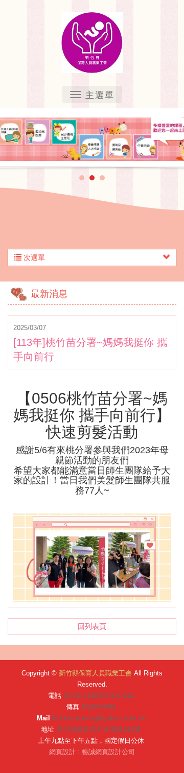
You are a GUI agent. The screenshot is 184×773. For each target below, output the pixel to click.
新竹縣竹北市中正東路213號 (99, 729)
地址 (47, 729)
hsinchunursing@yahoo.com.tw (99, 718)
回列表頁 (92, 626)
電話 (54, 695)
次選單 (33, 257)
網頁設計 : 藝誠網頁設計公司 (92, 752)
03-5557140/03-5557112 (99, 695)
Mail (43, 718)
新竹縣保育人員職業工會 (92, 42)
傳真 (72, 707)
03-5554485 (99, 707)
